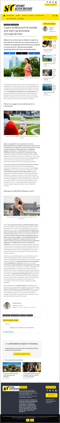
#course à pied (15, 315)
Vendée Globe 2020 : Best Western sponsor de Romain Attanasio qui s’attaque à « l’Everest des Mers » (36, 376)
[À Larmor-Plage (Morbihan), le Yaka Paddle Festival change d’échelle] (48, 84)
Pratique (30, 15)
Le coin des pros (39, 15)
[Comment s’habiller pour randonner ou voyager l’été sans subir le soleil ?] (48, 55)
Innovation (6, 24)
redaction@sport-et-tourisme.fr (51, 401)
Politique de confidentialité (42, 417)
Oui (28, 420)
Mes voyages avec (11, 18)
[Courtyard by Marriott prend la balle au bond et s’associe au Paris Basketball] (17, 363)
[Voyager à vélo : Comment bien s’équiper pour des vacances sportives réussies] (48, 40)
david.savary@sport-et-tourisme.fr (26, 307)
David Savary (31, 36)
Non (32, 420)
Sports (18, 15)
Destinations (10, 15)
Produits (24, 15)
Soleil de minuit (51, 28)
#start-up (29, 315)
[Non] (58, 418)
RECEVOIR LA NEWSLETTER (51, 4)
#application (6, 315)
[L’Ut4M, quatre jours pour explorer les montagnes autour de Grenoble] (48, 69)
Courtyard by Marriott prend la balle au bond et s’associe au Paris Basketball (17, 375)
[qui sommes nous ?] (24, 411)
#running (23, 315)
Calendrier (20, 18)
